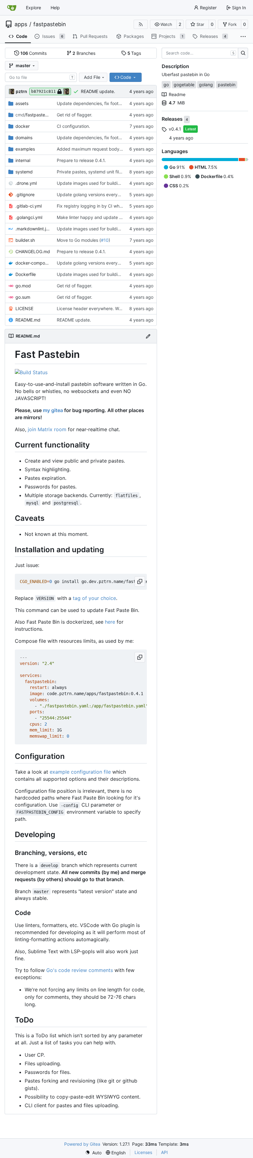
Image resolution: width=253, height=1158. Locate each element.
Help (55, 7)
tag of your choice (94, 598)
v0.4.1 (175, 129)
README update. (98, 91)
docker (22, 126)
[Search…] (243, 53)
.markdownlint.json (33, 228)
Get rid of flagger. (74, 114)
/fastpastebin (33, 114)
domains (23, 137)
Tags (134, 53)
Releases (173, 119)
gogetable (184, 84)
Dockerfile (25, 274)
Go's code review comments (79, 970)
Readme (177, 94)
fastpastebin (49, 24)
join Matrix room (47, 429)
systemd (24, 171)
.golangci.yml (28, 217)
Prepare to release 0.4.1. (81, 160)
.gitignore (25, 194)
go (166, 84)
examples (25, 149)
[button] (163, 24)
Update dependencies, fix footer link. (94, 103)
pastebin (226, 84)
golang (206, 84)
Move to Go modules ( (79, 240)
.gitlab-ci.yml (28, 206)
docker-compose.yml (33, 262)
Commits (33, 53)
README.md (27, 319)
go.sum (22, 297)
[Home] (11, 7)
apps (21, 24)
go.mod (23, 285)
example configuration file (80, 772)
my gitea (53, 410)
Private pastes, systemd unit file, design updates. (106, 171)
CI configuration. (73, 126)
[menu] (93, 1152)
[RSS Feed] (141, 24)
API (164, 1152)
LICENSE (24, 308)
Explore (33, 7)
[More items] (243, 36)
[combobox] (41, 77)
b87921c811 (43, 91)
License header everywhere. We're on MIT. (100, 308)
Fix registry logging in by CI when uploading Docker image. (116, 206)
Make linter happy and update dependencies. (103, 217)
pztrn (21, 91)
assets (21, 103)
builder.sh (25, 240)
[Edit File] (148, 336)
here (110, 622)
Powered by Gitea (82, 1144)
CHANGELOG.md (32, 251)
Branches (84, 53)
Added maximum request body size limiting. (101, 149)
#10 (105, 240)
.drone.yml (26, 183)
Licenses (143, 1152)
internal (22, 160)
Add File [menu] (92, 77)
